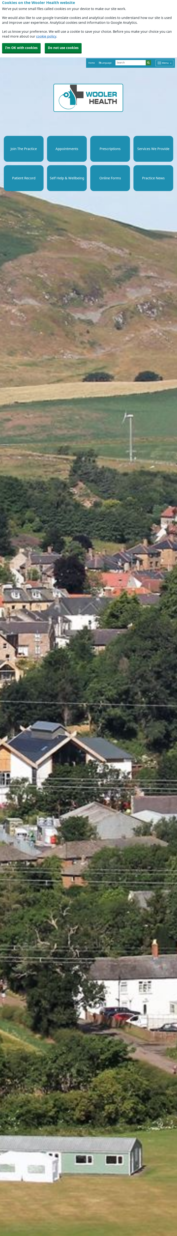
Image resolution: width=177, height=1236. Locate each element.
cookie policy (46, 36)
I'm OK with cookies (21, 47)
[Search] (148, 62)
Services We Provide (153, 149)
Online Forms (110, 178)
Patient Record (23, 178)
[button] (105, 63)
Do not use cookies (63, 47)
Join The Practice (24, 149)
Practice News (153, 178)
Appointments (66, 149)
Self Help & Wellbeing (67, 178)
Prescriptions (110, 149)
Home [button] (91, 63)
